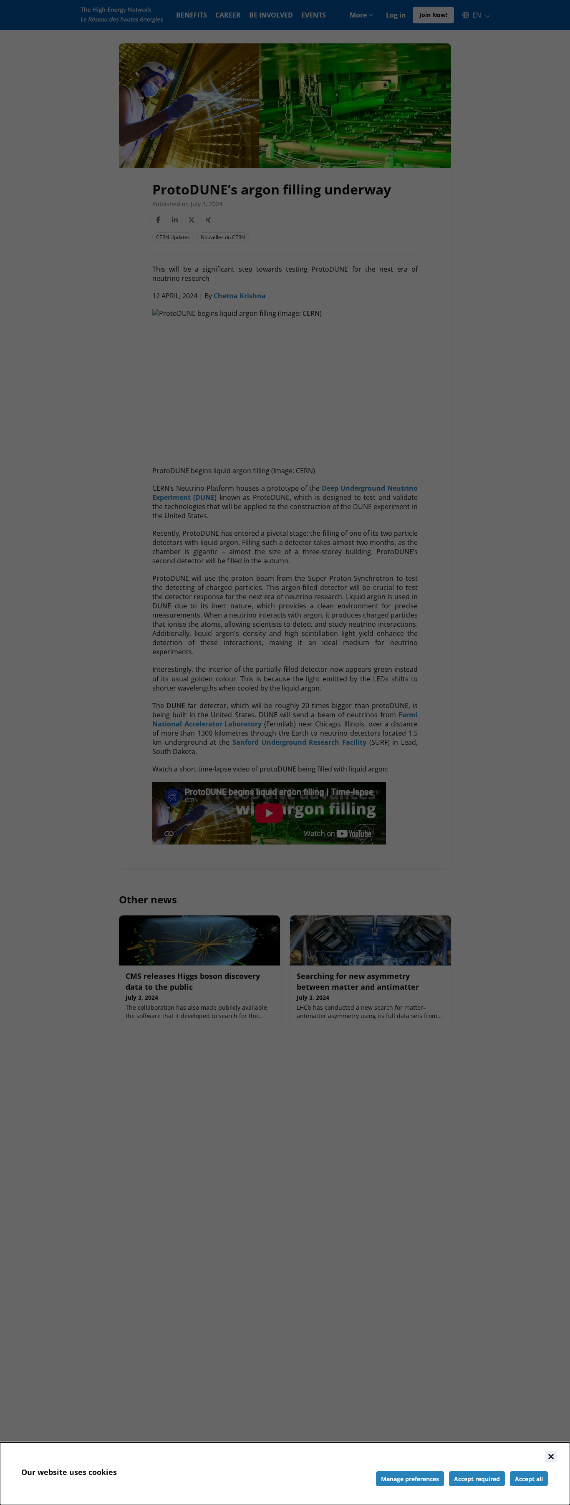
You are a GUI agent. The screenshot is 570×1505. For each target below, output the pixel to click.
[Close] (551, 1456)
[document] (285, 1473)
